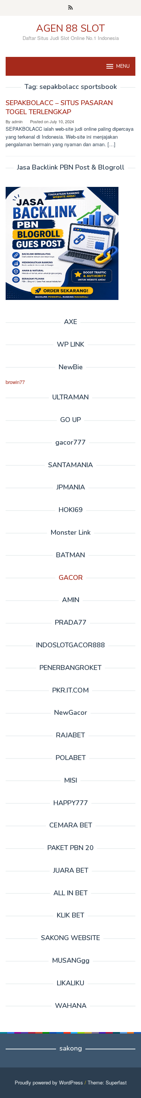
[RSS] (70, 8)
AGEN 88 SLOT (70, 28)
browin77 (15, 381)
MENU (123, 66)
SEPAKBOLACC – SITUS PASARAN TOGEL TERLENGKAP (59, 107)
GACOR (71, 577)
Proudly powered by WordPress (49, 1082)
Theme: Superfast (107, 1082)
